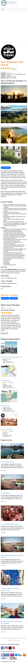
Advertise (10, 640)
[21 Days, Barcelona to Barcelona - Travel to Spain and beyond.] (9, 396)
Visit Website (14, 298)
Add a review (9, 308)
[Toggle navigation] (3, 9)
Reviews (2, 308)
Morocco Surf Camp (7, 429)
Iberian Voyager (5, 405)
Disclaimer (7, 638)
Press (14, 640)
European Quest (5, 380)
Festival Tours (5, 493)
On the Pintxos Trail (7, 462)
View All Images (6, 167)
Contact (18, 640)
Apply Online (5, 298)
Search (18, 638)
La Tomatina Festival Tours (9, 524)
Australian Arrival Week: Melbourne (11, 357)
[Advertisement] (14, 26)
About (3, 638)
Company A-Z (23, 638)
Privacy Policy (13, 638)
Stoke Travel (10, 72)
